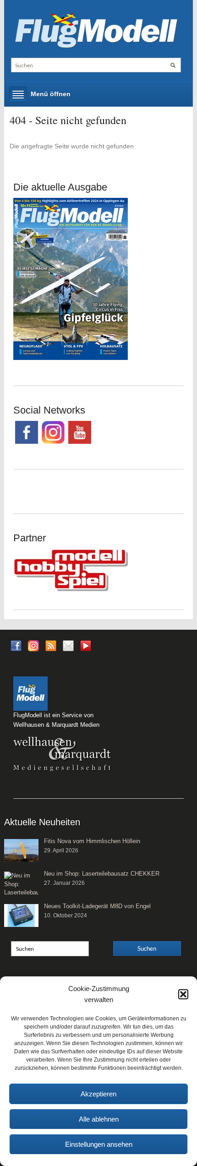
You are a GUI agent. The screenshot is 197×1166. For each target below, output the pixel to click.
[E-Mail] (68, 645)
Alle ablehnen (99, 1119)
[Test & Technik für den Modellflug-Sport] (96, 29)
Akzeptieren (98, 1094)
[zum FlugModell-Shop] (70, 278)
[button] (183, 994)
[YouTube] (85, 648)
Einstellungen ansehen (98, 1144)
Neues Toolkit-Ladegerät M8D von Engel (97, 906)
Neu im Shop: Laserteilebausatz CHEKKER (101, 873)
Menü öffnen (51, 94)
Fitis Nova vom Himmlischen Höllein (92, 841)
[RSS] (50, 645)
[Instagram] (33, 645)
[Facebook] (16, 645)
